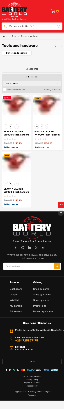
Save (8, 98)
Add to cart (9, 147)
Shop (14, 36)
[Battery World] (14, 11)
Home (4, 36)
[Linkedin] (29, 247)
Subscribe (57, 266)
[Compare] (16, 126)
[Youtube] (43, 247)
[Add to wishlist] (11, 126)
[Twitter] (36, 247)
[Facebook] (16, 247)
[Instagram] (23, 247)
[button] (55, 45)
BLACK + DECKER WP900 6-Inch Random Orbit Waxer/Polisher (16, 134)
